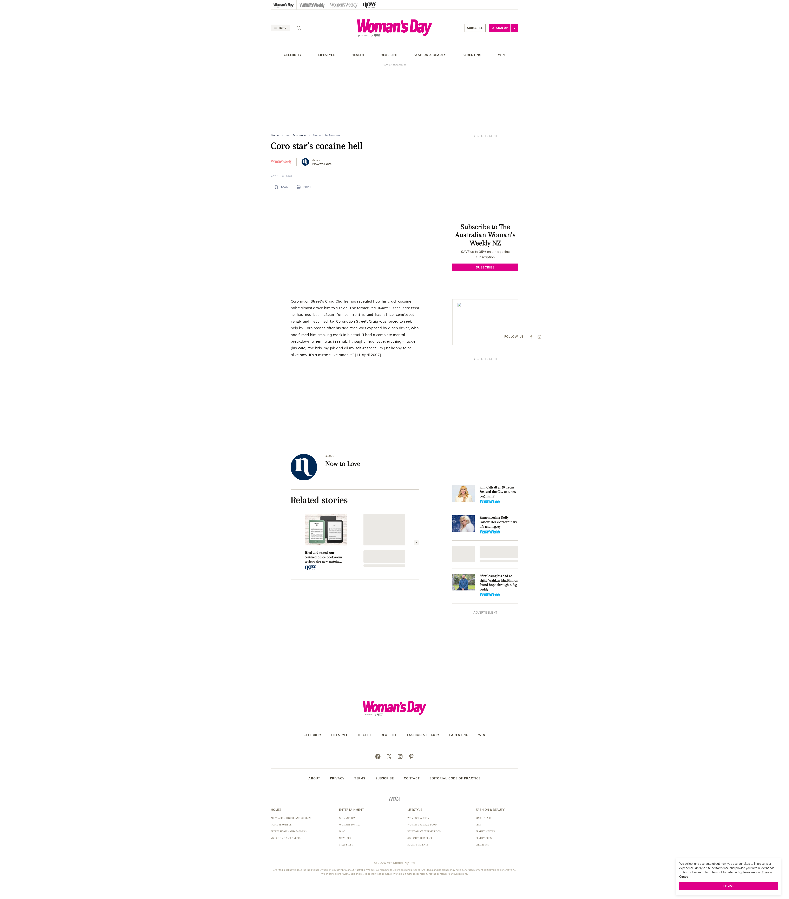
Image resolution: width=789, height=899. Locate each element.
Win (501, 55)
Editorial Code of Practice (455, 778)
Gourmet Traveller (419, 838)
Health (357, 55)
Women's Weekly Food (422, 824)
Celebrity (293, 55)
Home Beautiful (281, 824)
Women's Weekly (418, 818)
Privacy (337, 778)
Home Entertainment (327, 135)
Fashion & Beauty (430, 55)
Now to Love (322, 164)
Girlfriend (483, 844)
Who (342, 831)
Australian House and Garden (291, 818)
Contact (412, 778)
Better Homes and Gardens (289, 831)
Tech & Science (296, 135)
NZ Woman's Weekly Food (424, 831)
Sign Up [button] (502, 28)
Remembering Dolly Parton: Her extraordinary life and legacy (498, 521)
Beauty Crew (484, 838)
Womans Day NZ (349, 824)
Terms (360, 778)
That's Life (346, 844)
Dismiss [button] (728, 886)
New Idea (345, 838)
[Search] (298, 27)
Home (275, 135)
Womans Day (347, 818)
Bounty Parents (417, 844)
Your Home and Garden (286, 838)
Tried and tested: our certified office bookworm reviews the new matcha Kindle (323, 557)
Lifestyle (326, 55)
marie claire (484, 818)
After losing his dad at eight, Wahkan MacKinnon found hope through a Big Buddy (499, 582)
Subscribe (475, 28)
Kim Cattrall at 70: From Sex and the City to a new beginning (498, 491)
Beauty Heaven (485, 831)
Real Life (389, 55)
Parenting (471, 55)
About (314, 778)
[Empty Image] (463, 554)
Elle (478, 824)
